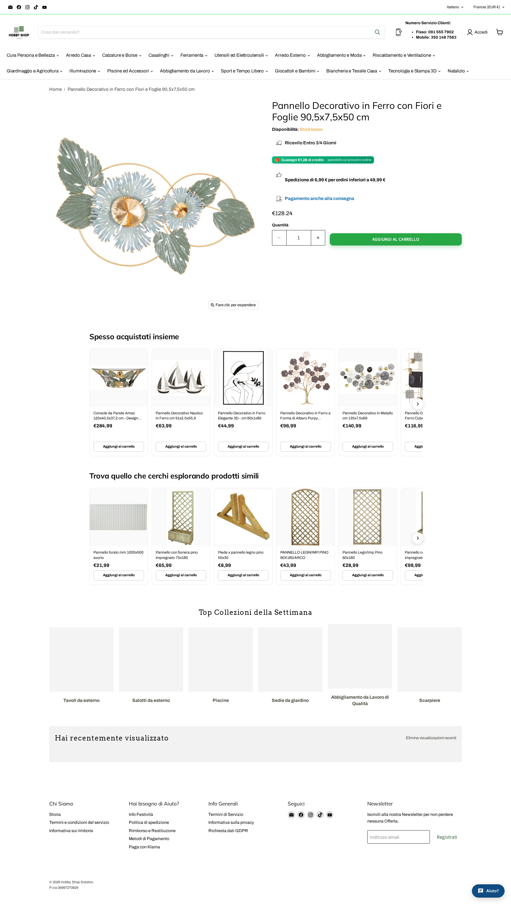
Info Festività (141, 814)
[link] (118, 402)
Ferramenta (192, 55)
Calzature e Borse (120, 55)
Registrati (447, 837)
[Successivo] (418, 404)
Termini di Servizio (225, 814)
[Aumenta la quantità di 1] (318, 238)
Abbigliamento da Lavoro (185, 70)
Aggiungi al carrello (119, 446)
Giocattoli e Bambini (295, 70)
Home (55, 89)
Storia (55, 814)
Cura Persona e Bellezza (31, 55)
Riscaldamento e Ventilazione (402, 55)
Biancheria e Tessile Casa (352, 70)
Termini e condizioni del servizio (79, 822)
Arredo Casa (79, 55)
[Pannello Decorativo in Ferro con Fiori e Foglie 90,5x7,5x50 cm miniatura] (64, 327)
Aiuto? (492, 890)
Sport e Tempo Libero (243, 70)
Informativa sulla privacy (231, 822)
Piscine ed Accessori (128, 70)
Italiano (453, 7)
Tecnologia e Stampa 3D (413, 70)
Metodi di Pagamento (149, 838)
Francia (486, 7)
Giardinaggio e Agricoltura (33, 70)
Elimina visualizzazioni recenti (431, 738)
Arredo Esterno (291, 55)
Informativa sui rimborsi (71, 830)
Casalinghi (159, 55)
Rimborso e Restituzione (152, 830)
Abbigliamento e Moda (339, 55)
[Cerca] (377, 32)
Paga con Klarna (144, 847)
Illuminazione (83, 70)
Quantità (280, 225)
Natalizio (457, 70)
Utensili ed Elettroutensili (240, 55)
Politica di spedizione (149, 822)
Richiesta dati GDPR (228, 830)
